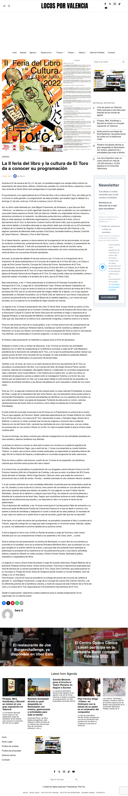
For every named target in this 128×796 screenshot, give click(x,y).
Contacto (6, 759)
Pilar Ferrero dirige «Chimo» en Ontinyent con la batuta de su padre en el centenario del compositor (88, 705)
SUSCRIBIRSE (108, 297)
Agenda (5, 157)
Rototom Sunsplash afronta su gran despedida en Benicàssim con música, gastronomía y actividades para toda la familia (110, 148)
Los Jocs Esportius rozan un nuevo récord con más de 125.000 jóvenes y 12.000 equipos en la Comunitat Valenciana (109, 163)
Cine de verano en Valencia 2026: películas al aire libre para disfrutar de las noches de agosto (111, 111)
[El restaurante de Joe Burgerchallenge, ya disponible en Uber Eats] (32, 647)
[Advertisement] (64, 30)
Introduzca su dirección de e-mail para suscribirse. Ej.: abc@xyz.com (108, 219)
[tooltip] (105, 4)
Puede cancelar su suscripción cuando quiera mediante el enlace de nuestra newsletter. (109, 238)
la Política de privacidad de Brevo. (114, 287)
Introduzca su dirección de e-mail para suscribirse (108, 206)
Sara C (22, 176)
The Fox (81, 786)
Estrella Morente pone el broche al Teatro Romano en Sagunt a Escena (62, 683)
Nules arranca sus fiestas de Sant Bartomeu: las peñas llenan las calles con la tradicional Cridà (111, 135)
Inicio (4, 737)
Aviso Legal (7, 741)
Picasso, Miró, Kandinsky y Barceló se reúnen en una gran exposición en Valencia (110, 123)
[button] (123, 61)
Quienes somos (9, 755)
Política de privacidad (11, 750)
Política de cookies (10, 746)
